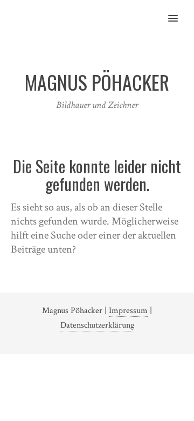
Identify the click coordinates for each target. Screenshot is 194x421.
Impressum (128, 310)
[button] (179, 11)
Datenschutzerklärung (97, 325)
